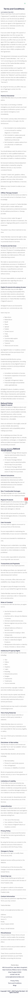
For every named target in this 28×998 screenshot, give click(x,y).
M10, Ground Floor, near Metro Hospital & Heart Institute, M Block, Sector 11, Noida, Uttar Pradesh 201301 (14, 970)
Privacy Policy (15, 981)
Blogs (14, 985)
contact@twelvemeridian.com (14, 977)
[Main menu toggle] (25, 3)
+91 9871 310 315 (15, 974)
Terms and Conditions (15, 983)
